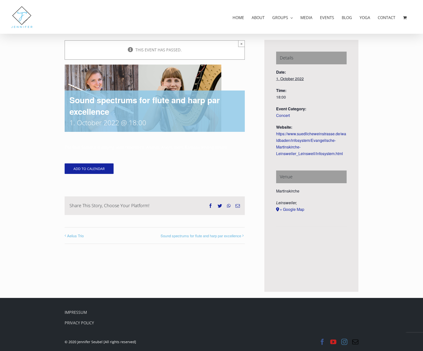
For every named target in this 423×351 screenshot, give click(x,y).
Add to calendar (89, 169)
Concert (283, 115)
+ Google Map (292, 209)
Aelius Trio (75, 235)
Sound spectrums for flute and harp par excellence (201, 235)
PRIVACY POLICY (79, 323)
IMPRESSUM (76, 312)
